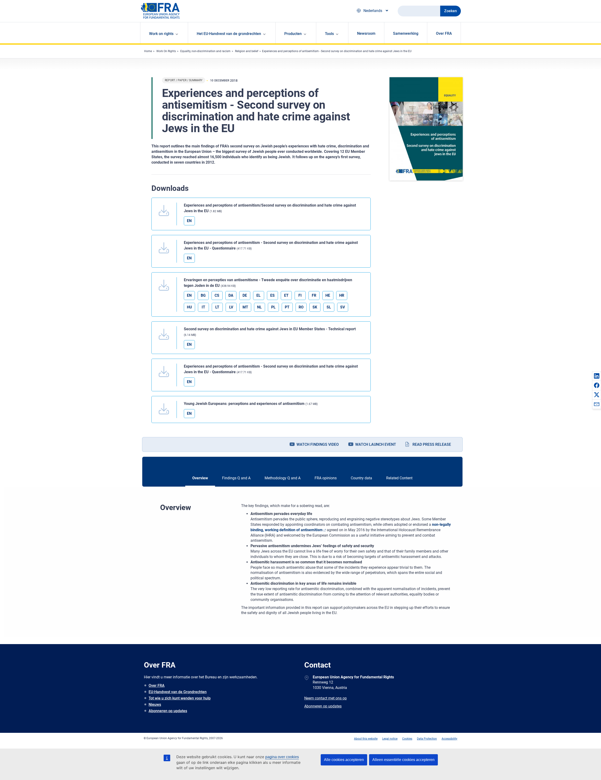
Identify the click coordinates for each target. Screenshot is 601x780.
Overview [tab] (200, 478)
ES (272, 295)
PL (273, 307)
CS (217, 295)
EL (258, 295)
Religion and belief (246, 51)
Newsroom (366, 33)
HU (189, 307)
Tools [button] (329, 33)
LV (231, 307)
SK (314, 307)
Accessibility (449, 738)
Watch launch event (375, 444)
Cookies (407, 738)
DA (230, 295)
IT (203, 307)
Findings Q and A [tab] (236, 478)
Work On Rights (166, 51)
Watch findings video (318, 444)
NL (259, 307)
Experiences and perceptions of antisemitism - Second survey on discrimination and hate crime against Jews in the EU (337, 51)
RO (301, 307)
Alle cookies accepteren (344, 760)
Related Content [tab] (399, 478)
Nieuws (155, 704)
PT (287, 307)
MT (245, 307)
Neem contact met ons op (325, 698)
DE (245, 295)
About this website (366, 738)
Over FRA (444, 33)
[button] (596, 375)
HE (327, 295)
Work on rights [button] (161, 33)
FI (300, 295)
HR (341, 295)
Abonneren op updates (168, 711)
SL (329, 307)
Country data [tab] (361, 478)
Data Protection (427, 738)
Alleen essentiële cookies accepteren (403, 760)
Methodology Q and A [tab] (282, 478)
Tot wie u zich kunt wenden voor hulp (180, 698)
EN (189, 221)
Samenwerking (405, 33)
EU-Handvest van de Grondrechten (178, 692)
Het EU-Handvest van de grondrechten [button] (229, 33)
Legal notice (389, 738)
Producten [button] (293, 33)
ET (286, 295)
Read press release (431, 444)
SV (342, 307)
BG (203, 295)
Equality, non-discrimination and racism (205, 51)
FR (314, 295)
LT (217, 307)
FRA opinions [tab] (326, 478)
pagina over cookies (282, 757)
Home (148, 51)
